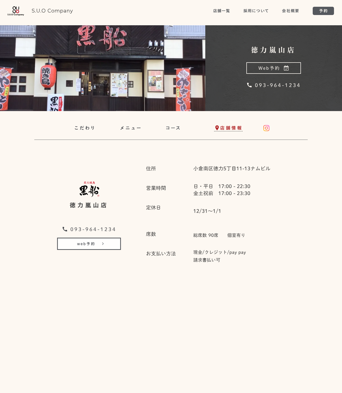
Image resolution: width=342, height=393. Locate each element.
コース (173, 128)
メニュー (131, 128)
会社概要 (290, 11)
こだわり (85, 128)
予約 (323, 11)
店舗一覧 (221, 11)
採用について (256, 11)
